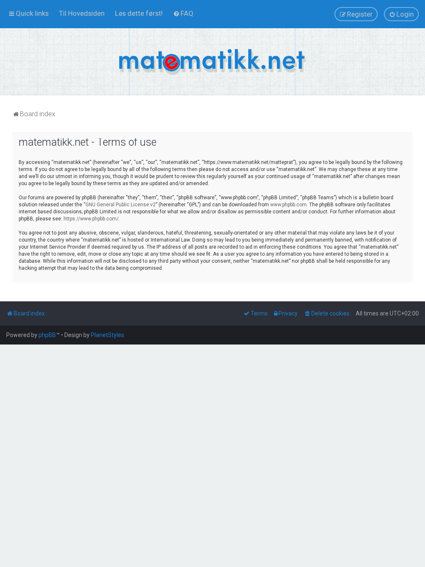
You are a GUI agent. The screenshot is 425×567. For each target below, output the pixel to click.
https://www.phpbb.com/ (91, 219)
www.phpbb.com (288, 205)
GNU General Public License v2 (120, 205)
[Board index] (212, 62)
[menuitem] (82, 13)
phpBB (47, 335)
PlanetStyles (107, 335)
